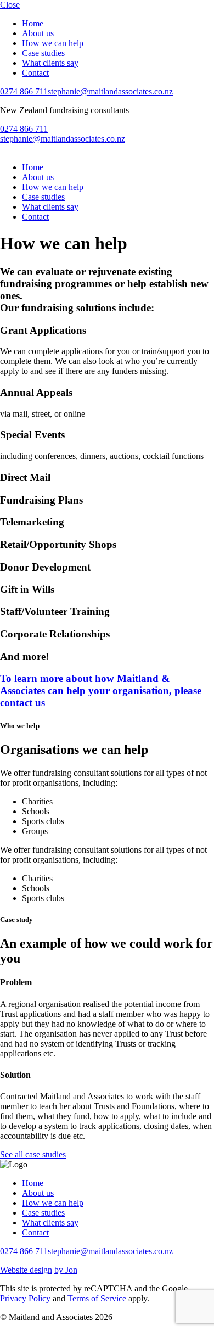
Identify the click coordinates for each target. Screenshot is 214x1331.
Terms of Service (96, 1298)
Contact (35, 72)
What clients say (50, 63)
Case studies (43, 53)
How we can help (52, 43)
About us (38, 33)
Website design (26, 1269)
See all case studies (33, 1154)
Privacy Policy (25, 1298)
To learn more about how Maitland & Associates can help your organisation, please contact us (100, 690)
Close (10, 4)
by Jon (65, 1269)
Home (32, 23)
